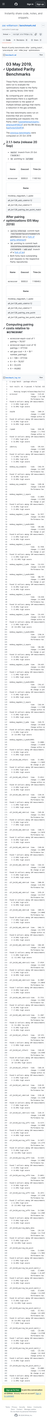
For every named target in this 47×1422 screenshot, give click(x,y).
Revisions (22, 40)
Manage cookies (30, 1409)
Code (8, 40)
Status (29, 1407)
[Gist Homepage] (16, 4)
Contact (19, 1409)
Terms (8, 1407)
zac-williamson (10, 25)
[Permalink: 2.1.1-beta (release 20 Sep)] (4, 144)
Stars (37, 40)
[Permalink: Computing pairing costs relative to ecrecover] (4, 328)
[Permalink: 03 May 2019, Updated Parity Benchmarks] (4, 69)
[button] (36, 34)
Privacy (14, 1407)
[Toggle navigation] (3, 4)
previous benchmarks (20, 132)
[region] (23, 216)
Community (38, 1407)
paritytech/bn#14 (15, 127)
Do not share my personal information (24, 1411)
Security (22, 1407)
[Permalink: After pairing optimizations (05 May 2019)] (4, 220)
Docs (13, 1409)
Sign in (30, 4)
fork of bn (19, 252)
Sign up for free (12, 1390)
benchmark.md (28, 25)
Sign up (40, 4)
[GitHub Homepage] (16, 1415)
